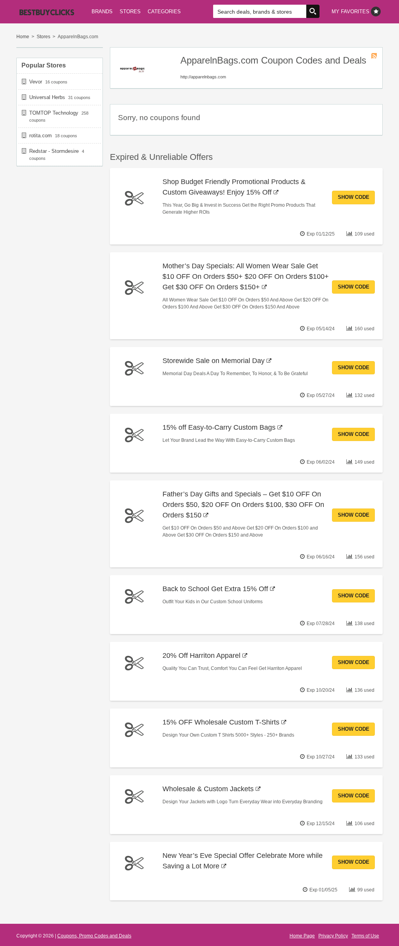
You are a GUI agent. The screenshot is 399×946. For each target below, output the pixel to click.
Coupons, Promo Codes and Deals (94, 936)
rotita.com (40, 135)
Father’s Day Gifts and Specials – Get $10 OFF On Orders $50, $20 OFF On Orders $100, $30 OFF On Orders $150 (243, 504)
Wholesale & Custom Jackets (208, 789)
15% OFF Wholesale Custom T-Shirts (220, 722)
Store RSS (374, 55)
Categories (164, 11)
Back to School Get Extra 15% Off (215, 589)
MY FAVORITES (351, 11)
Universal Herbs (47, 97)
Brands (102, 11)
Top (380, 927)
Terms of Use (365, 936)
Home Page (302, 936)
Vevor (35, 82)
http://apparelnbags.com (203, 76)
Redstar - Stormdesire (54, 151)
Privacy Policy (333, 936)
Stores (130, 11)
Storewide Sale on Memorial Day (213, 361)
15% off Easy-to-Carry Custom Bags (218, 427)
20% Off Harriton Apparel (201, 655)
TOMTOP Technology (53, 113)
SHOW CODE (353, 197)
